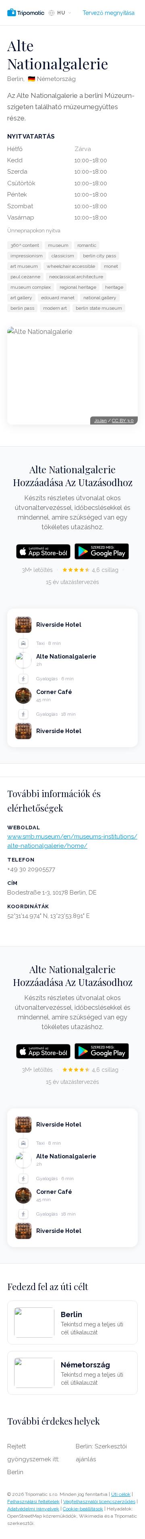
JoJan (100, 420)
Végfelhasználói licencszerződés (99, 1501)
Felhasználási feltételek (33, 1501)
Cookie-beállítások (83, 1509)
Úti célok (120, 1494)
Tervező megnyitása (109, 13)
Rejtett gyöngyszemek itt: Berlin (33, 1459)
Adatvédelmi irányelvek (33, 1509)
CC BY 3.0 (123, 420)
